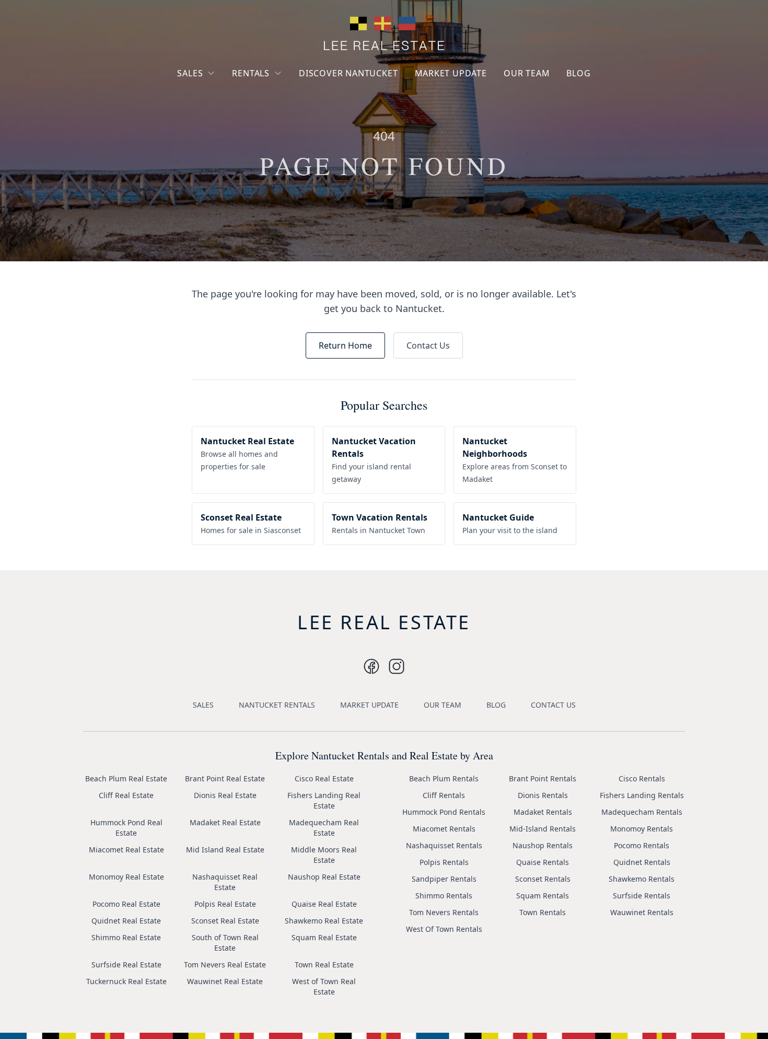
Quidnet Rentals (641, 862)
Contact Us (428, 345)
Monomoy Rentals (641, 829)
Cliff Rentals (444, 795)
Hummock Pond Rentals (443, 812)
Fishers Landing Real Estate (323, 800)
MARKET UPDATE (451, 73)
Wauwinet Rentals (641, 912)
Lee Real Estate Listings (226, 93)
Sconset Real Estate (225, 921)
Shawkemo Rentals (641, 879)
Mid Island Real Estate (225, 850)
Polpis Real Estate (225, 904)
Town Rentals (542, 912)
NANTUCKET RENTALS (277, 705)
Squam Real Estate (324, 937)
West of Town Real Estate (324, 986)
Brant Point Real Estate (225, 778)
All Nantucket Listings (223, 112)
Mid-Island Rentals (542, 829)
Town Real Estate (324, 964)
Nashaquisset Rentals (444, 845)
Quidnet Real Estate (126, 921)
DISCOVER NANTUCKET (348, 73)
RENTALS (251, 73)
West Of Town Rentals (444, 929)
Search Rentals (266, 141)
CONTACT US (553, 705)
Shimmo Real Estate (126, 937)
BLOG (578, 73)
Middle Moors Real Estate (324, 855)
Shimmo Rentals (443, 896)
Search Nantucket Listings (216, 135)
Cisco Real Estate (324, 778)
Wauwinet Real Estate (225, 981)
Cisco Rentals (642, 778)
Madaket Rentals (543, 812)
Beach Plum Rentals (444, 778)
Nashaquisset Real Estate (225, 882)
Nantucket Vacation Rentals (274, 98)
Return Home (345, 345)
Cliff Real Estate (126, 795)
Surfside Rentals (641, 896)
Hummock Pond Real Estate (126, 827)
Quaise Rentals (542, 862)
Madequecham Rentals (641, 812)
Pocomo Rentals (641, 845)
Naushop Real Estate (324, 877)
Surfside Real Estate (126, 964)
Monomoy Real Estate (126, 877)
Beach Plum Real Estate (126, 778)
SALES (190, 73)
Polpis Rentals (444, 862)
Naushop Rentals (543, 845)
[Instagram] (371, 666)
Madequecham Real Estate (324, 827)
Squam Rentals (542, 896)
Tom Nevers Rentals (444, 912)
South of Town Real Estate (225, 942)
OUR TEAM (527, 73)
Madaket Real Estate (225, 822)
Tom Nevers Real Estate (225, 964)
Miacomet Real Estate (126, 850)
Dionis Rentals (543, 795)
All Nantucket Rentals (278, 122)
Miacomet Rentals (444, 829)
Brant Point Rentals (542, 778)
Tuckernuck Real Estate (126, 981)
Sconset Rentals (543, 879)
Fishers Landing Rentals (642, 795)
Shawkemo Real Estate (324, 921)
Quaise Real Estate (324, 904)
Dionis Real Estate (225, 795)
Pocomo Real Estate (126, 904)
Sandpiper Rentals (444, 879)
